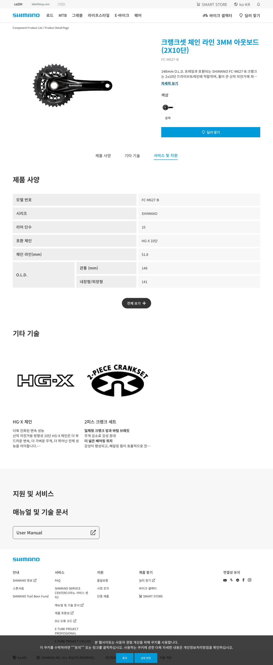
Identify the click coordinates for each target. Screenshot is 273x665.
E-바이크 (122, 15)
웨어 (138, 15)
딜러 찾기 (213, 132)
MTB (63, 15)
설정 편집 (146, 658)
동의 (124, 658)
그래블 (77, 15)
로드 (50, 15)
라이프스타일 (99, 15)
